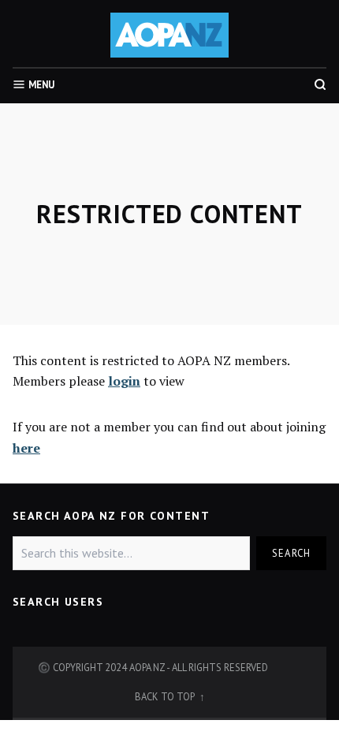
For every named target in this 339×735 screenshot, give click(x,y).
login (124, 381)
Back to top (165, 696)
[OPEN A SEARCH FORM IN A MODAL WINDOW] (320, 84)
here (26, 448)
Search (291, 553)
